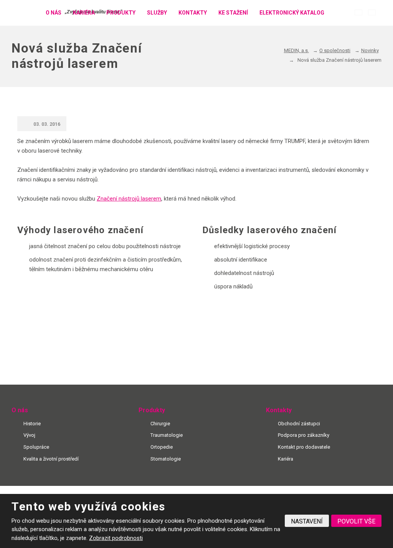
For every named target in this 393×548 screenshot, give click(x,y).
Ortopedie (161, 447)
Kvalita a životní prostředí (51, 459)
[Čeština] (358, 12)
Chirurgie (160, 423)
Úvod (30, 13)
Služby (157, 13)
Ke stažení (233, 13)
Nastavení (307, 521)
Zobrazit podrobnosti (116, 538)
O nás (53, 13)
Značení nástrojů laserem (129, 198)
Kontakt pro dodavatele (304, 447)
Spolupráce (36, 447)
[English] (372, 12)
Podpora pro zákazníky (303, 435)
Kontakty (192, 13)
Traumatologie (166, 435)
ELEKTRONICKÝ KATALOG (291, 13)
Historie (32, 423)
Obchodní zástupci (299, 423)
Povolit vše (356, 521)
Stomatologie (165, 459)
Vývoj (29, 435)
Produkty (120, 13)
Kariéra (84, 13)
